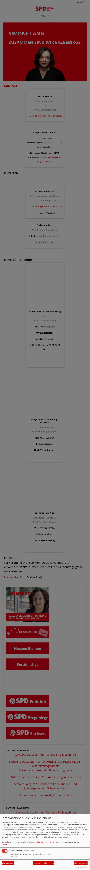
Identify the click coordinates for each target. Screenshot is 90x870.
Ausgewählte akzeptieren (44, 863)
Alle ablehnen (7, 863)
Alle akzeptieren (80, 863)
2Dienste (13, 856)
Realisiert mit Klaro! (81, 867)
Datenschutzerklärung (46, 842)
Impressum (6, 844)
